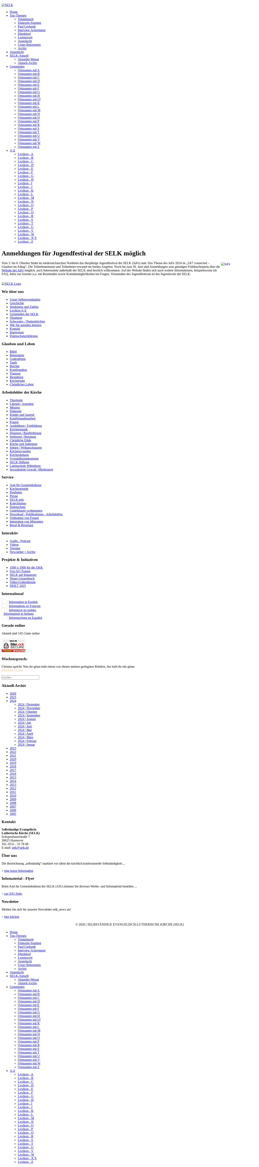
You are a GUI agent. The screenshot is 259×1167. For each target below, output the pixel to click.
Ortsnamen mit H (29, 95)
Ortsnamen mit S (28, 128)
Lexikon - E (25, 168)
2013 (13, 784)
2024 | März (25, 737)
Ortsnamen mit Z (28, 146)
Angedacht (25, 41)
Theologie (16, 400)
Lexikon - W (26, 234)
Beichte (14, 366)
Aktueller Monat (28, 59)
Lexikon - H (26, 179)
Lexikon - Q (26, 212)
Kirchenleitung (19, 455)
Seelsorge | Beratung (23, 436)
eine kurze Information (18, 870)
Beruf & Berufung (21, 525)
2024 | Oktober (27, 711)
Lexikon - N (26, 201)
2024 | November (29, 708)
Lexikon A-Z (18, 310)
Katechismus (18, 503)
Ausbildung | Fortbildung (26, 425)
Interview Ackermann (32, 30)
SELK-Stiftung (19, 462)
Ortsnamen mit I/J (29, 99)
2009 (13, 799)
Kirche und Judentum (23, 444)
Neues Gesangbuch (22, 578)
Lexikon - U (26, 227)
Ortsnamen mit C (29, 77)
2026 (13, 693)
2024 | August (27, 719)
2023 (13, 748)
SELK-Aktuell (19, 55)
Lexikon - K (26, 190)
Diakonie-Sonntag (29, 23)
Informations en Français (24, 606)
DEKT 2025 (18, 585)
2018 (13, 766)
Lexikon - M (26, 198)
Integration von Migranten (26, 521)
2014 (13, 781)
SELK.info (17, 499)
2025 (13, 697)
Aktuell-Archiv (27, 63)
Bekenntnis (17, 355)
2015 (13, 777)
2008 (13, 803)
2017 (13, 770)
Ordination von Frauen (24, 518)
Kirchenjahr (17, 380)
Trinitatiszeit (25, 19)
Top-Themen (18, 15)
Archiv (22, 48)
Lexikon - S (25, 219)
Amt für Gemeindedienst (25, 485)
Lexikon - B (25, 157)
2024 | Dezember (29, 704)
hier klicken (11, 916)
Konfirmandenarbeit (22, 418)
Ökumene (16, 317)
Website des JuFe (13, 270)
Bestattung (16, 377)
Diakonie (15, 411)
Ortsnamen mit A (29, 70)
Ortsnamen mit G (29, 92)
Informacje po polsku (22, 610)
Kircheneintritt (19, 488)
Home (14, 12)
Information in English (23, 602)
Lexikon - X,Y (27, 238)
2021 (13, 755)
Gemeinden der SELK (24, 314)
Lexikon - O (26, 205)
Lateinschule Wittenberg (25, 466)
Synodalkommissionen (24, 458)
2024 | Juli (24, 722)
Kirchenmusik (19, 429)
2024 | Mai (25, 730)
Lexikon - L (25, 194)
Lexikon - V (26, 230)
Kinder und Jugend (22, 414)
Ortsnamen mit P (28, 121)
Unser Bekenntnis (29, 44)
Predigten (16, 492)
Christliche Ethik (20, 440)
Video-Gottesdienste (23, 582)
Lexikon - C (25, 161)
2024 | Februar (27, 741)
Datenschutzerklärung (24, 336)
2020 (13, 759)
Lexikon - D (26, 165)
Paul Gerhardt (27, 26)
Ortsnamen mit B (29, 74)
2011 (13, 792)
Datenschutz (17, 507)
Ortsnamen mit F (28, 88)
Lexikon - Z (25, 241)
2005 (13, 814)
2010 (13, 795)
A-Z (12, 150)
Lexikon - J (25, 187)
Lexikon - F (25, 172)
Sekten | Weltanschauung (26, 447)
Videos (14, 544)
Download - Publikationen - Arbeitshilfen (36, 514)
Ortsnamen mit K (29, 103)
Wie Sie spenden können (25, 325)
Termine (15, 548)
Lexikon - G (26, 176)
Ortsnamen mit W (29, 143)
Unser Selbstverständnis (25, 299)
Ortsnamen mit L (28, 106)
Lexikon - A (25, 154)
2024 (13, 701)
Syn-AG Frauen (20, 571)
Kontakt (15, 328)
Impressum (17, 332)
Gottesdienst (17, 359)
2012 (13, 788)
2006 (13, 810)
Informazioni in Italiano (19, 613)
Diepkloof (24, 33)
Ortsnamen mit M (29, 110)
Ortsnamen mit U (29, 136)
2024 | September (29, 715)
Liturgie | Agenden (22, 404)
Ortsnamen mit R (29, 125)
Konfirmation (18, 370)
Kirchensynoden (20, 451)
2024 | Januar (26, 744)
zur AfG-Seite (13, 893)
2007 (13, 806)
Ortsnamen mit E (28, 84)
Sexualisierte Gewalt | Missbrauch (31, 469)
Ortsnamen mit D (29, 81)
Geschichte (17, 303)
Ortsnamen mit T (28, 132)
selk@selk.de (20, 847)
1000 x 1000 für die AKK (26, 567)
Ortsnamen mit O (29, 117)
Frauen (14, 422)
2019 (13, 762)
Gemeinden (17, 66)
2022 (13, 752)
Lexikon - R (25, 216)
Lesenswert (25, 37)
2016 (13, 773)
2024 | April (25, 733)
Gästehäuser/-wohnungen (26, 510)
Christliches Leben (22, 384)
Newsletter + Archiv (23, 552)
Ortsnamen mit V (29, 139)
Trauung (15, 373)
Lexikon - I (25, 183)
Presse (14, 496)
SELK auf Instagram (23, 575)
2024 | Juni (25, 726)
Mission (15, 407)
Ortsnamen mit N (29, 114)
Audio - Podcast (20, 541)
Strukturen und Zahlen (24, 307)
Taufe (13, 362)
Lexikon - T (25, 223)
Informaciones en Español (25, 617)
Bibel (13, 351)
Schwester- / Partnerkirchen (27, 321)
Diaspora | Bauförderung (25, 433)
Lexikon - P (25, 208)
